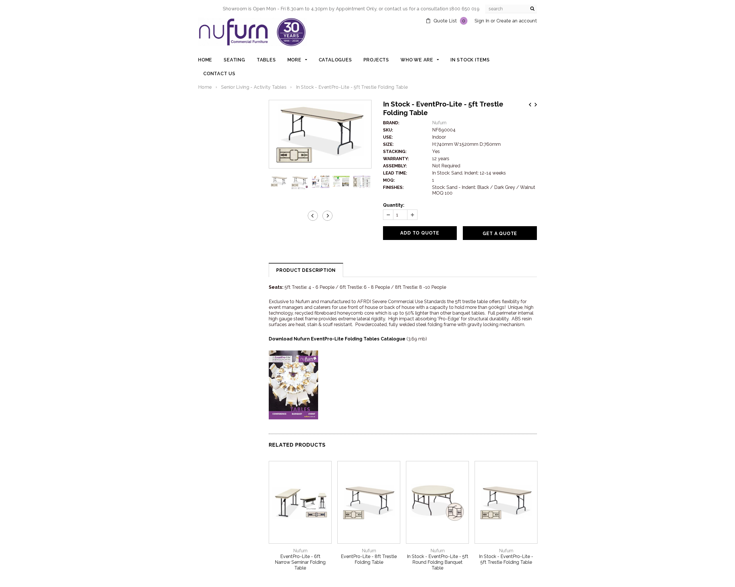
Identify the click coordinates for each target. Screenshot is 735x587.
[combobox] (511, 9)
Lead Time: (395, 173)
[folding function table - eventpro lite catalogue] (293, 384)
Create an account (516, 21)
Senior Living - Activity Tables (254, 87)
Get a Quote (500, 233)
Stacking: (395, 151)
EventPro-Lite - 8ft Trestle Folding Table (369, 559)
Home (205, 87)
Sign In (482, 21)
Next (536, 104)
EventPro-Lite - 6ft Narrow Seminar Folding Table (300, 562)
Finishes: (393, 187)
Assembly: (395, 165)
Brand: (391, 122)
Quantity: (393, 205)
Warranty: (396, 158)
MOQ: (389, 180)
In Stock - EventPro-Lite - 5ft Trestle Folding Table (506, 559)
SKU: (388, 130)
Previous (530, 104)
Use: (388, 137)
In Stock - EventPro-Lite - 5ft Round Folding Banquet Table (437, 562)
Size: (388, 144)
